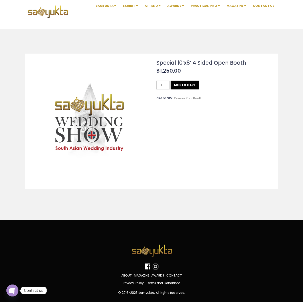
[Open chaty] (12, 290)
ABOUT (126, 275)
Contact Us (263, 6)
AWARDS (157, 275)
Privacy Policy (133, 283)
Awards (174, 6)
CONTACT (174, 275)
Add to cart (185, 85)
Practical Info (204, 6)
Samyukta (105, 6)
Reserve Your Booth (188, 98)
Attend (152, 6)
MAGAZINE (141, 275)
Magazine (235, 6)
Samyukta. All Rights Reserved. (161, 292)
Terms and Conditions (163, 283)
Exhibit (129, 6)
